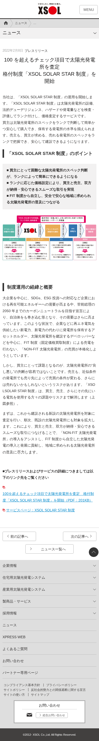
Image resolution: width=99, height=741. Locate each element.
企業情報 (10, 566)
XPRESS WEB (14, 637)
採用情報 (10, 613)
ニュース (21, 23)
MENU (89, 10)
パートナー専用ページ (20, 672)
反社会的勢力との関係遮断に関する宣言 (58, 689)
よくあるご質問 (15, 649)
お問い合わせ (13, 661)
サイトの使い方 (14, 694)
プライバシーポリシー (61, 685)
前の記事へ (19, 536)
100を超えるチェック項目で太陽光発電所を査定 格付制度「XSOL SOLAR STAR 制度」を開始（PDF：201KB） (48, 497)
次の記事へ (80, 536)
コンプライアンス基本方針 (22, 685)
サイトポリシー (14, 689)
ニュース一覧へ (53, 549)
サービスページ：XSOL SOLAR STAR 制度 (40, 510)
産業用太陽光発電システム (24, 589)
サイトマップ (40, 694)
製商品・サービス (17, 601)
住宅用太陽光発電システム (24, 577)
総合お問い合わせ (54, 715)
